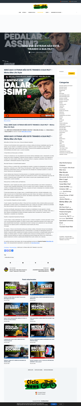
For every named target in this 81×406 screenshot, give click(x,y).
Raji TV (69, 216)
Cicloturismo (62, 109)
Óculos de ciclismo (63, 130)
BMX (60, 91)
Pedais (60, 134)
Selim (60, 143)
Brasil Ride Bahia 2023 (64, 96)
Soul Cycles (62, 218)
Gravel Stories (63, 195)
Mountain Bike (40, 12)
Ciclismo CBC (64, 189)
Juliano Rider (62, 197)
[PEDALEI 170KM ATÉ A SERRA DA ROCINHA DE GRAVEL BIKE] (16, 351)
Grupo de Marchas (63, 123)
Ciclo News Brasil (35, 242)
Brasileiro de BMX (63, 98)
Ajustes (60, 404)
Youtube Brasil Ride (66, 227)
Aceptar (53, 404)
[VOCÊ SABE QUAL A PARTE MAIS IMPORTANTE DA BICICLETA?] (42, 288)
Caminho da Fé (62, 104)
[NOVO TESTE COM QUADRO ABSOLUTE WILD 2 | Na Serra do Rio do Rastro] (16, 309)
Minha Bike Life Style (26, 131)
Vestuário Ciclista (63, 154)
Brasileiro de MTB (63, 101)
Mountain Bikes (62, 129)
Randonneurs (62, 138)
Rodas (60, 140)
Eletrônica (61, 112)
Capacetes (61, 106)
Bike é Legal (63, 179)
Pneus (60, 137)
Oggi (70, 207)
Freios (60, 118)
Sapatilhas (61, 141)
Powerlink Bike (62, 216)
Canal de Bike (64, 186)
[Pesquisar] (76, 12)
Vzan (64, 224)
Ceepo (71, 186)
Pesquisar (61, 71)
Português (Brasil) (64, 1)
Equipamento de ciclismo (56, 12)
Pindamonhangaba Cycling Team (65, 213)
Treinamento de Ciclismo (65, 151)
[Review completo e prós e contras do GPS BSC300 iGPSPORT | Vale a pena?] (42, 351)
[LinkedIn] (48, 262)
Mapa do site (30, 369)
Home (20, 12)
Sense (73, 216)
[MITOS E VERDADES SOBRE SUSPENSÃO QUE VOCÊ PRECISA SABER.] (42, 330)
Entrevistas (61, 113)
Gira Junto (61, 193)
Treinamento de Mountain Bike (66, 152)
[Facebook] (10, 262)
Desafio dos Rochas (63, 110)
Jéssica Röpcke (64, 199)
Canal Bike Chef (65, 184)
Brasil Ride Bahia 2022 (64, 95)
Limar (71, 199)
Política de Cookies (38, 369)
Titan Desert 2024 (63, 148)
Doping (70, 189)
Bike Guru (62, 170)
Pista (60, 135)
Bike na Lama (64, 175)
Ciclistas (61, 107)
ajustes (46, 404)
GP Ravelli (61, 120)
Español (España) (74, 1)
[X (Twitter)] (23, 262)
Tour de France (62, 149)
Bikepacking (62, 90)
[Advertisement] (40, 23)
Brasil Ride (61, 93)
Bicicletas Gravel (63, 87)
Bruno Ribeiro (63, 181)
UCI (62, 224)
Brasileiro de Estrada (64, 99)
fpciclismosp (67, 191)
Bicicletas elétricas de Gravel (65, 85)
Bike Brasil (71, 167)
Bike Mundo (63, 172)
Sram (60, 224)
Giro (65, 193)
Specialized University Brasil (66, 222)
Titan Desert (62, 146)
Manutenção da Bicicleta (64, 126)
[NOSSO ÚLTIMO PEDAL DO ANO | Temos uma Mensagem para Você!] (16, 288)
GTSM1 (71, 195)
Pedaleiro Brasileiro (66, 209)
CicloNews (6, 247)
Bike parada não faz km (66, 177)
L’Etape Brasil (62, 124)
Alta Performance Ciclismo (65, 164)
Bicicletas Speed (63, 88)
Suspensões (62, 145)
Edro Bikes (61, 191)
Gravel (47, 12)
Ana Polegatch (63, 167)
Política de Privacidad (48, 369)
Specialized (69, 218)
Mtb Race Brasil (64, 207)
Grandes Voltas (31, 12)
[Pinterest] (35, 262)
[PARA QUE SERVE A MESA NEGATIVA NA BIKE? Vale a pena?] (42, 309)
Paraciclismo (62, 132)
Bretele (60, 102)
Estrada (24, 12)
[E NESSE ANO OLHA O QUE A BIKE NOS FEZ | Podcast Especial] (16, 330)
